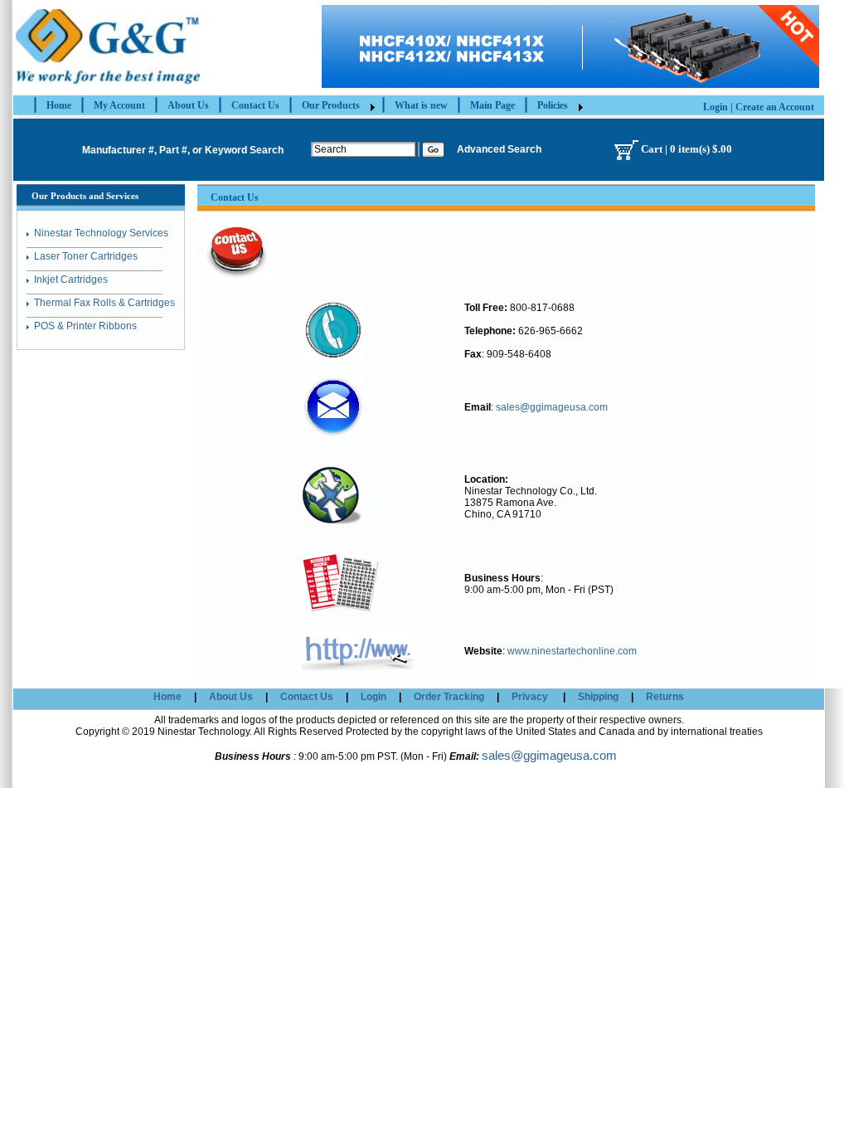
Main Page (492, 105)
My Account (119, 105)
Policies (552, 105)
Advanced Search (499, 149)
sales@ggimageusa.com (552, 407)
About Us (188, 105)
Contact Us (255, 105)
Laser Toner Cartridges (86, 256)
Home (58, 105)
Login (715, 107)
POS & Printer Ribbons (85, 326)
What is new (421, 105)
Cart (651, 148)
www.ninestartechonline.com (571, 651)
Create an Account (774, 107)
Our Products (331, 105)
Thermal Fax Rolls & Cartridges (104, 303)
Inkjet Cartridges (71, 279)
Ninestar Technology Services (101, 233)
